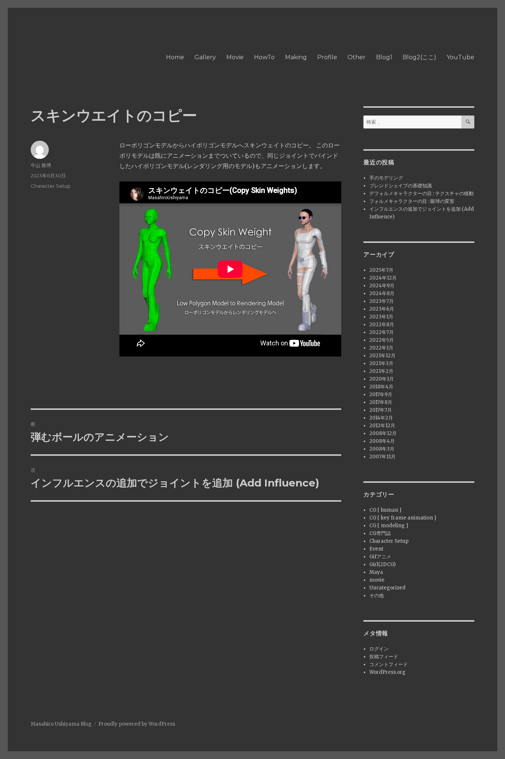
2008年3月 (381, 449)
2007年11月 (382, 457)
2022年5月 (381, 340)
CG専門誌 (380, 533)
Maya (376, 572)
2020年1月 (381, 379)
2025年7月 (381, 270)
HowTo (264, 57)
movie (376, 580)
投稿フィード (383, 656)
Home (175, 57)
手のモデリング (386, 178)
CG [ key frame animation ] (402, 518)
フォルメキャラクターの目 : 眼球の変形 (411, 201)
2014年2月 (381, 418)
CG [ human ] (385, 510)
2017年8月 (380, 402)
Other (357, 57)
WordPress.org (387, 672)
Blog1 (384, 57)
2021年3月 (381, 363)
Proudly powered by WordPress (136, 724)
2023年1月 (381, 317)
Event (376, 549)
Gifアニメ (380, 557)
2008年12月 (383, 433)
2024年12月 (383, 278)
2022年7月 (381, 332)
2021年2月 (381, 371)
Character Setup (51, 186)
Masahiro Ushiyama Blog (61, 724)
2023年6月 (381, 309)
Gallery (205, 57)
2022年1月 (381, 348)
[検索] (467, 122)
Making (296, 57)
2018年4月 (381, 387)
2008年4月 (382, 441)
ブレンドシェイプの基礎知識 (400, 186)
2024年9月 (381, 285)
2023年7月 (381, 301)
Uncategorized (387, 588)
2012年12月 (382, 425)
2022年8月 (381, 324)
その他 (376, 595)
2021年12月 (382, 355)
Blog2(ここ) (419, 57)
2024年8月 (381, 293)
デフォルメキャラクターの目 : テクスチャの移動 (421, 193)
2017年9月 (380, 394)
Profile (327, 57)
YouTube (460, 57)
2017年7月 (380, 410)
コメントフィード (388, 664)
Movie (235, 57)
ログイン (379, 649)
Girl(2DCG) (382, 564)
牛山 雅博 (41, 165)
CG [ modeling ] (388, 525)
